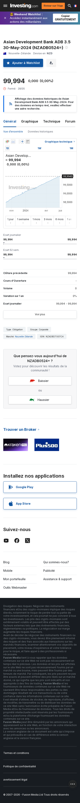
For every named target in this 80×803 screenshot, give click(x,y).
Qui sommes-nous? (56, 562)
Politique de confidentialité (19, 766)
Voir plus (40, 314)
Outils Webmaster (15, 587)
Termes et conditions (16, 753)
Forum (70, 121)
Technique (51, 121)
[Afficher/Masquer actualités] (27, 141)
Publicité (49, 570)
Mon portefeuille (14, 579)
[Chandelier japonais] (7, 141)
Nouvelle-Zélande (24, 336)
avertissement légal (15, 779)
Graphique (29, 121)
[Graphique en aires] (13, 141)
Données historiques (40, 131)
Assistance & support (57, 579)
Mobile (8, 570)
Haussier (43, 400)
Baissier (43, 381)
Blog (6, 562)
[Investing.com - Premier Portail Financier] (24, 5)
